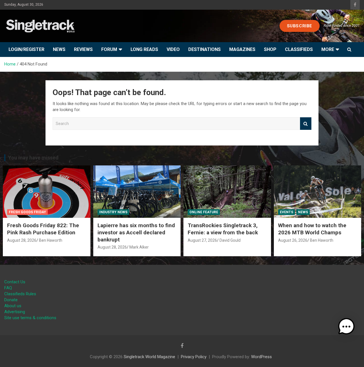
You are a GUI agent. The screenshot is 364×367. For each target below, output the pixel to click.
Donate (11, 299)
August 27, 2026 (202, 240)
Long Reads (144, 49)
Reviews (83, 49)
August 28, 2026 (21, 240)
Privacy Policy (193, 356)
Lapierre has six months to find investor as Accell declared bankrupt (136, 232)
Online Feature (203, 212)
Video (173, 49)
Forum (109, 49)
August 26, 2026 (292, 240)
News (59, 49)
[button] (346, 326)
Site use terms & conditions (30, 317)
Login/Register (26, 49)
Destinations (204, 49)
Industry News (113, 212)
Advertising (14, 311)
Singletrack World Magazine (149, 356)
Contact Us (14, 281)
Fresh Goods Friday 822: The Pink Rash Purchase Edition (43, 229)
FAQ (8, 287)
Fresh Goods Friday (27, 212)
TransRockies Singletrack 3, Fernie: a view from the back (223, 229)
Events (286, 212)
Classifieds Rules (20, 293)
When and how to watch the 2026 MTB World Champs (312, 229)
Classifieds (299, 49)
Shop (270, 49)
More (327, 49)
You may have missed (33, 158)
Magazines (242, 49)
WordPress (261, 356)
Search (305, 123)
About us (12, 305)
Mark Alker (139, 247)
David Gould (230, 240)
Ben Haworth (50, 240)
